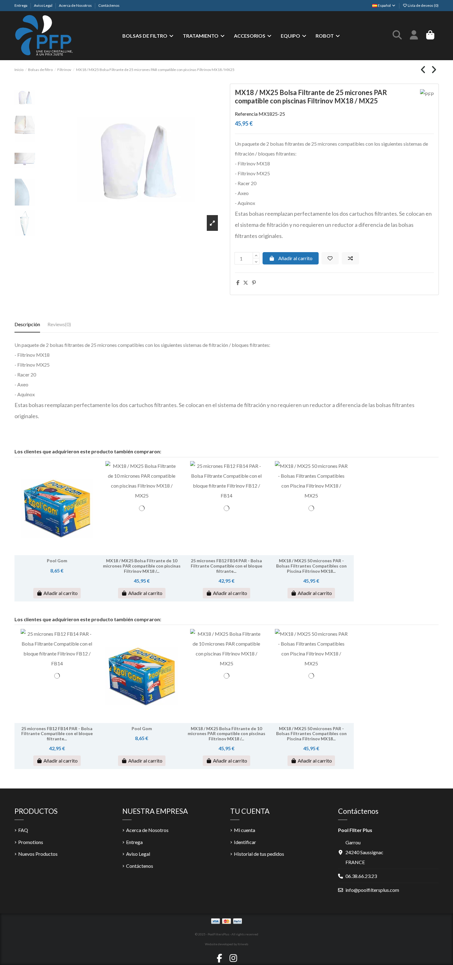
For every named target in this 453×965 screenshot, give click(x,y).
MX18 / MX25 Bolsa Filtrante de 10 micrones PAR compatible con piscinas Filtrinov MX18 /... (142, 566)
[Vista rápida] (66, 553)
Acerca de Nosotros (75, 5)
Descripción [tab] (27, 324)
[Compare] (56, 553)
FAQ (23, 830)
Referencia (246, 114)
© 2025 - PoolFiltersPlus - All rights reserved (226, 934)
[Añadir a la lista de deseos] (330, 258)
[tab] (59, 325)
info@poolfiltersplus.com (372, 890)
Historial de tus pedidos (259, 854)
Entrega (21, 5)
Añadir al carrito (295, 258)
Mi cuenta (244, 830)
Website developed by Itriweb (226, 944)
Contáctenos (109, 5)
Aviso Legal (43, 5)
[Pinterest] (254, 282)
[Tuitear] (245, 282)
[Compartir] (237, 282)
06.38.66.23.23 (361, 876)
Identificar (245, 842)
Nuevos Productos (38, 854)
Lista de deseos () (423, 5)
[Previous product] (423, 71)
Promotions (30, 842)
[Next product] (434, 71)
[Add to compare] (350, 258)
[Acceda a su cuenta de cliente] (414, 35)
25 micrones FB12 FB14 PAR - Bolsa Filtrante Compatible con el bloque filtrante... (226, 566)
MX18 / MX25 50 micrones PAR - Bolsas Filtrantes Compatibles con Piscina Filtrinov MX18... (311, 566)
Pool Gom (57, 560)
